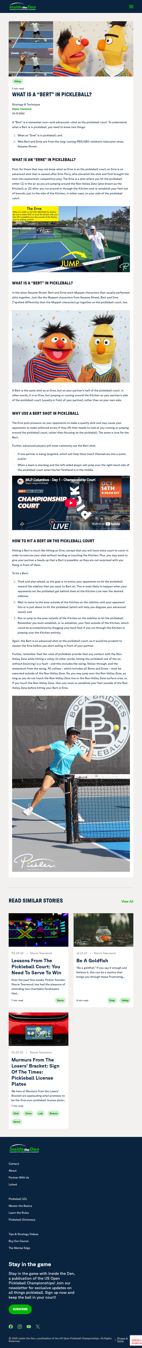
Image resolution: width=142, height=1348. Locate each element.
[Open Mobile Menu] (131, 6)
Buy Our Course (19, 1241)
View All (127, 901)
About (13, 1170)
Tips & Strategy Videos (23, 1234)
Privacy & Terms (122, 1339)
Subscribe (20, 1309)
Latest (13, 1184)
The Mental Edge (19, 1247)
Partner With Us (19, 1177)
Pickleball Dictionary (22, 1219)
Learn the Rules (19, 1212)
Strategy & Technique (26, 104)
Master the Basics (20, 1205)
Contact (14, 1163)
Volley (17, 81)
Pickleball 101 (18, 1198)
